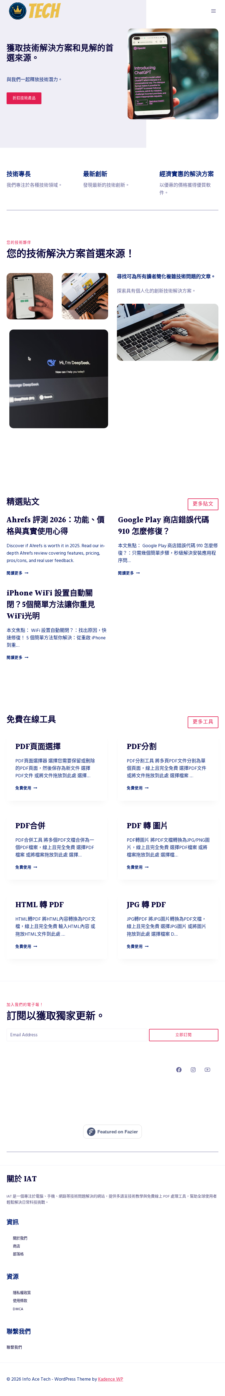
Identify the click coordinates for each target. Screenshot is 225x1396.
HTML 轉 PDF (39, 905)
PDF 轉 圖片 (147, 826)
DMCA (18, 1309)
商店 (16, 1246)
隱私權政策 (22, 1292)
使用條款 (20, 1300)
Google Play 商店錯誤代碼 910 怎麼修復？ (163, 526)
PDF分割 (142, 747)
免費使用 (26, 788)
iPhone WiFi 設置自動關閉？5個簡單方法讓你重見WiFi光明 (51, 605)
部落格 (18, 1254)
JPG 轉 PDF (146, 905)
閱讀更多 (17, 573)
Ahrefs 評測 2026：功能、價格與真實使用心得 (56, 526)
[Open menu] (213, 11)
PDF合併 (30, 826)
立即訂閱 (183, 1035)
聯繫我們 (14, 1347)
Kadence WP (110, 1379)
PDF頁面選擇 (38, 747)
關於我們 (20, 1238)
